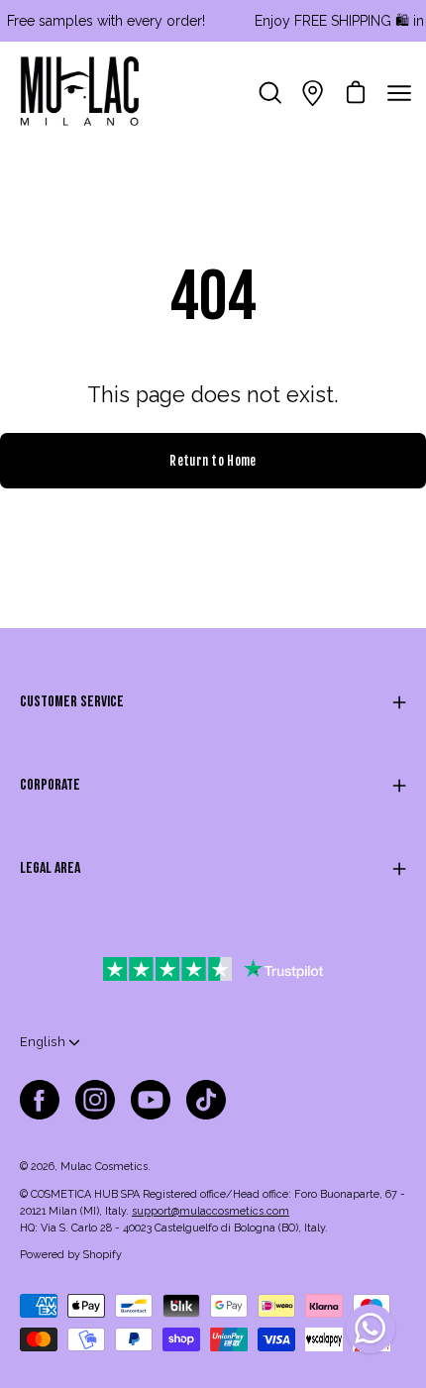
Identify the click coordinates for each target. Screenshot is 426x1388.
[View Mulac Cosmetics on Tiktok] (206, 1100)
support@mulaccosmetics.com (210, 1211)
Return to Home (212, 461)
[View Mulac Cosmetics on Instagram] (95, 1100)
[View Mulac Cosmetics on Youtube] (150, 1100)
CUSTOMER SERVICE (72, 702)
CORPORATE (50, 785)
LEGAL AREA (50, 868)
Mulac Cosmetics (104, 1166)
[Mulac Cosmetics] (79, 93)
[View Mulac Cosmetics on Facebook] (39, 1100)
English (42, 1041)
